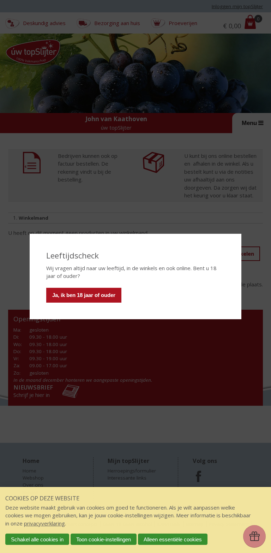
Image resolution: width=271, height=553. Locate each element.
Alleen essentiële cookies (173, 539)
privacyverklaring (44, 523)
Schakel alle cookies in (37, 539)
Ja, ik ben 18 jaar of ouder (83, 295)
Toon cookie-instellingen (103, 539)
